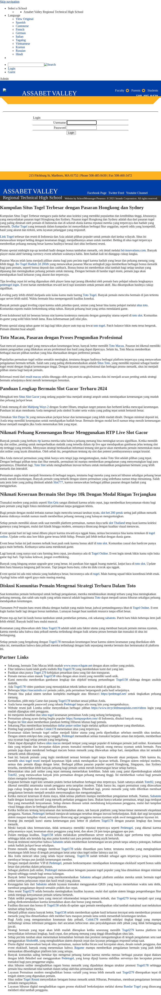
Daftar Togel (19, 226)
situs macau (53, 743)
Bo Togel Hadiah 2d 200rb (32, 264)
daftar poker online (69, 725)
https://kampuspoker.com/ (82, 718)
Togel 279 (40, 672)
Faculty (119, 90)
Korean (20, 47)
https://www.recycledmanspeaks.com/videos (118, 708)
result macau (33, 376)
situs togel (47, 715)
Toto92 (12, 775)
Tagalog (21, 40)
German (21, 33)
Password (60, 127)
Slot (23, 722)
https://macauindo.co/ (33, 690)
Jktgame (79, 947)
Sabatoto (155, 796)
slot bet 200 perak (112, 512)
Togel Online (99, 553)
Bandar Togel (132, 986)
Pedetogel (70, 704)
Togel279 (28, 891)
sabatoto (110, 618)
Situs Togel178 (51, 628)
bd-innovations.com (133, 250)
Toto (98, 597)
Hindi (19, 54)
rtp (39, 440)
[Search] (50, 64)
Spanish (21, 22)
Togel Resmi (31, 979)
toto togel (99, 325)
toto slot (137, 315)
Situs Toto (103, 363)
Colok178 (50, 729)
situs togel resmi (29, 760)
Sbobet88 (32, 940)
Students (152, 90)
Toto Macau (116, 345)
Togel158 (49, 676)
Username (59, 122)
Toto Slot (40, 465)
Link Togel (7, 236)
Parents (135, 90)
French (20, 29)
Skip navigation (9, 1)
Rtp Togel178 (66, 669)
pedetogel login (9, 284)
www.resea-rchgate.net (78, 665)
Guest (11, 72)
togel (96, 573)
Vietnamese (23, 43)
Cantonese (22, 26)
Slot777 (58, 482)
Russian (21, 50)
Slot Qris (53, 502)
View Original (24, 19)
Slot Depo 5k (20, 417)
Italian (19, 36)
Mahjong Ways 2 (38, 407)
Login (11, 68)
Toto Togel (89, 295)
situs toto (142, 305)
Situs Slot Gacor (29, 396)
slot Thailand (117, 523)
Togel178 (55, 641)
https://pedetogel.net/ (113, 693)
